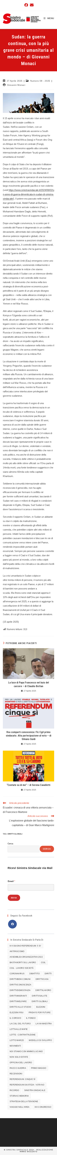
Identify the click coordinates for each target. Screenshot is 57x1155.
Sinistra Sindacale (34, 1090)
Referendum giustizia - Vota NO (27, 1085)
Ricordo (14, 1090)
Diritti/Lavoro (43, 990)
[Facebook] (12, 924)
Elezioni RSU (17, 1012)
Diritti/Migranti (18, 996)
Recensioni (16, 1074)
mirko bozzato (28, 1152)
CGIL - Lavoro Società (21, 968)
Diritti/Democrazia (20, 990)
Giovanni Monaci (16, 85)
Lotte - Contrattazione (23, 1035)
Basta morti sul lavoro (23, 962)
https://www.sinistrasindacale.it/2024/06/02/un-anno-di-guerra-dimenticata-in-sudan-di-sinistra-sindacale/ (28, 194)
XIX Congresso (43, 1107)
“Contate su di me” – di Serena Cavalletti (28, 785)
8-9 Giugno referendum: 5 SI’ (25, 946)
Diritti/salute (39, 996)
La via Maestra (44, 1024)
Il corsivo (15, 1018)
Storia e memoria (19, 1096)
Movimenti (15, 1046)
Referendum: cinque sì (22, 1079)
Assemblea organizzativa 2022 (26, 957)
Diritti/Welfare (18, 1001)
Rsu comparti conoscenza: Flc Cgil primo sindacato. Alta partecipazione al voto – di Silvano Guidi (28, 736)
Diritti (48, 974)
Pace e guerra (18, 1068)
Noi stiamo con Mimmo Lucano (26, 1051)
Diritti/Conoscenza (20, 985)
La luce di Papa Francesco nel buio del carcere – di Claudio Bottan (28, 684)
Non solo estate (19, 1057)
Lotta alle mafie (19, 1029)
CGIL (43, 962)
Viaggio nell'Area (19, 1107)
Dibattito (34, 974)
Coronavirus (17, 974)
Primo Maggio (38, 1068)
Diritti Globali (15, 834)
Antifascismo (17, 951)
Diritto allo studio (20, 1007)
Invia (14, 898)
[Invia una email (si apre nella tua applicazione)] (31, 5)
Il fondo (30, 1018)
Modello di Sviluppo (40, 1040)
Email (11, 881)
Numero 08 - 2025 (40, 81)
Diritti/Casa (42, 979)
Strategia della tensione (24, 1101)
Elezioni (40, 1007)
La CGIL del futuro (20, 1024)
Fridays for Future (40, 1012)
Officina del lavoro (21, 1062)
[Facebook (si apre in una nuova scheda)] (26, 5)
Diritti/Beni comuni (20, 979)
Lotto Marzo (17, 1040)
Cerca (10, 843)
